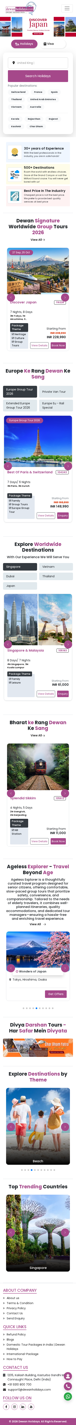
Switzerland (18, 92)
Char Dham (36, 126)
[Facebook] (6, 1407)
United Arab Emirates (43, 99)
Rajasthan (34, 118)
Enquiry (63, 515)
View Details (39, 345)
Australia (35, 106)
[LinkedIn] (23, 1407)
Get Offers (55, 994)
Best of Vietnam (31, 971)
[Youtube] (31, 1407)
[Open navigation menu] (67, 8)
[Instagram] (14, 1407)
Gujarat (53, 118)
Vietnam (16, 106)
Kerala (15, 118)
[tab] (24, 44)
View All (36, 240)
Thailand (16, 99)
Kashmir (16, 126)
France (38, 92)
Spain (54, 92)
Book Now (58, 345)
